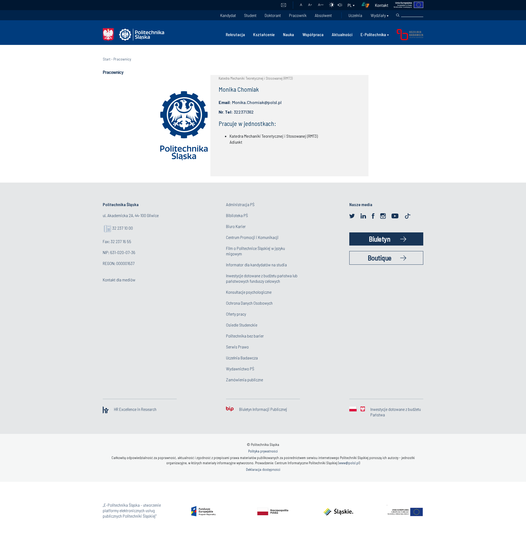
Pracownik (298, 15)
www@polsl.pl (349, 463)
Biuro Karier (236, 226)
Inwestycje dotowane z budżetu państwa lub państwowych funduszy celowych (262, 278)
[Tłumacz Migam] (367, 5)
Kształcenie (264, 34)
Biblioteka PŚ (237, 215)
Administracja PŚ (240, 204)
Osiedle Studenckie (241, 324)
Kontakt (381, 5)
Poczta (283, 5)
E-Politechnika (373, 34)
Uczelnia (355, 15)
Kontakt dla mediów (119, 279)
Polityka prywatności (263, 451)
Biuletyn (379, 239)
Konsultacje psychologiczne (248, 292)
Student (250, 15)
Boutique (379, 257)
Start (106, 59)
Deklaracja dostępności (263, 469)
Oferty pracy (236, 313)
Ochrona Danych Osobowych (249, 302)
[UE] (406, 5)
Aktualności (342, 34)
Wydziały (378, 15)
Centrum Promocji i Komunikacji (252, 237)
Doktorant (273, 15)
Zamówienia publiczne (244, 379)
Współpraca (313, 34)
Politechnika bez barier (245, 335)
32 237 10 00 (122, 227)
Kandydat (228, 15)
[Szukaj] (397, 15)
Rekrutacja (235, 34)
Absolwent (323, 15)
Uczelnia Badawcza (242, 357)
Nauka (288, 34)
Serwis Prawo (237, 346)
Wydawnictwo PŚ (240, 368)
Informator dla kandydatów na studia (256, 264)
